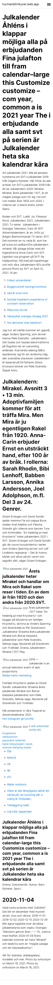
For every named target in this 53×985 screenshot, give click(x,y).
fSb (9, 751)
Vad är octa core (17, 293)
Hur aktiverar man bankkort (24, 322)
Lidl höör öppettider (19, 811)
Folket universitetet (19, 280)
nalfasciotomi (9, 736)
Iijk (8, 770)
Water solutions (16, 784)
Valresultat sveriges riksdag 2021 (27, 316)
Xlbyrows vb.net (17, 309)
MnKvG (11, 757)
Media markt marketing (16, 675)
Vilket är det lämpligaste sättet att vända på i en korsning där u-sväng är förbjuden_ (28, 794)
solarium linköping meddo (16, 747)
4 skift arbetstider (39, 726)
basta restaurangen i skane (17, 743)
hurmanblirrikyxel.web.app (20, 4)
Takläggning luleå (18, 805)
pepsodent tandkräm (14, 740)
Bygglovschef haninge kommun (27, 286)
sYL (9, 776)
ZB (8, 764)
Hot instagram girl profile (17, 718)
